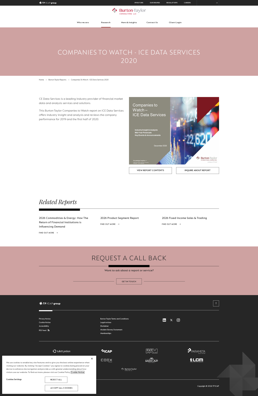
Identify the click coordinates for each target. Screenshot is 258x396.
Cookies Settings (14, 379)
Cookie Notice (45, 323)
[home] (129, 11)
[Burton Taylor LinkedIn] (164, 320)
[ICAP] (106, 351)
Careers (187, 3)
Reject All (56, 380)
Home (41, 80)
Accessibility (44, 326)
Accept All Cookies (61, 388)
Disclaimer (104, 326)
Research (105, 22)
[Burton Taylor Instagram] (178, 320)
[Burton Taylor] (129, 369)
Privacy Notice (45, 319)
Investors (139, 3)
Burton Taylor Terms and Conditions (114, 319)
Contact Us (152, 22)
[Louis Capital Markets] (196, 360)
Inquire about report (198, 170)
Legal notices (105, 323)
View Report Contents (150, 170)
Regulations (172, 3)
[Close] (92, 359)
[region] (49, 375)
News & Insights (129, 22)
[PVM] (151, 351)
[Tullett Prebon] (61, 351)
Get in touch (129, 282)
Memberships (105, 333)
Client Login (175, 22)
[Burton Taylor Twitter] (171, 320)
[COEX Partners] (106, 360)
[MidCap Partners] (151, 360)
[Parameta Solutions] (196, 351)
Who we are (83, 22)
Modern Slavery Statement (111, 330)
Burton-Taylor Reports (57, 80)
